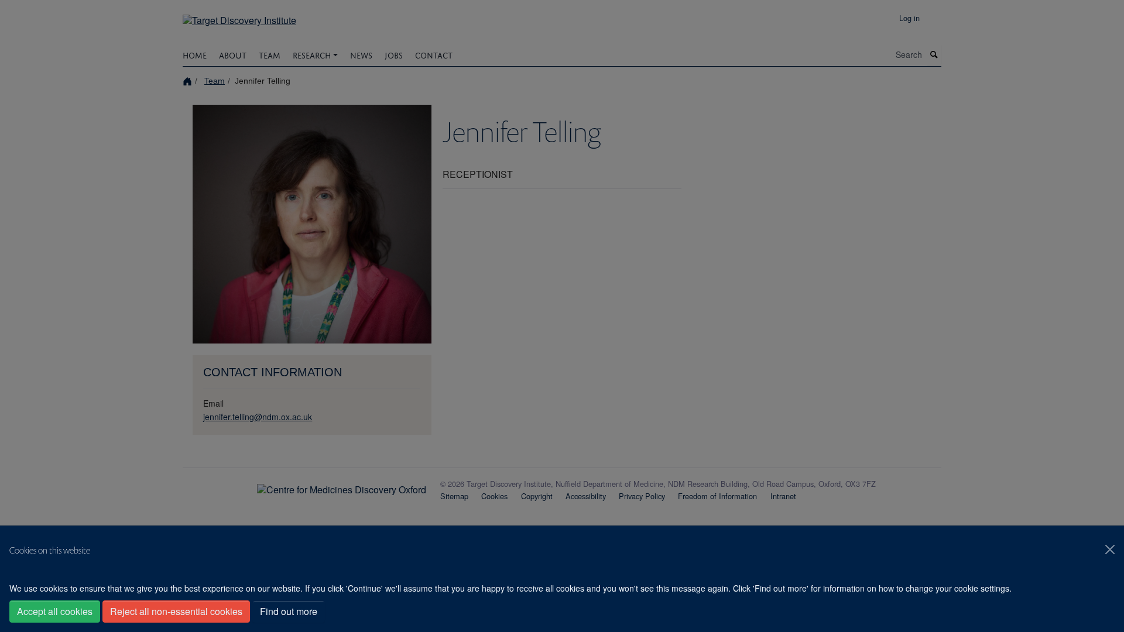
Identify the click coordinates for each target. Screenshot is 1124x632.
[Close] (1110, 549)
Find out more (288, 611)
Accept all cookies (54, 611)
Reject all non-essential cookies (176, 611)
